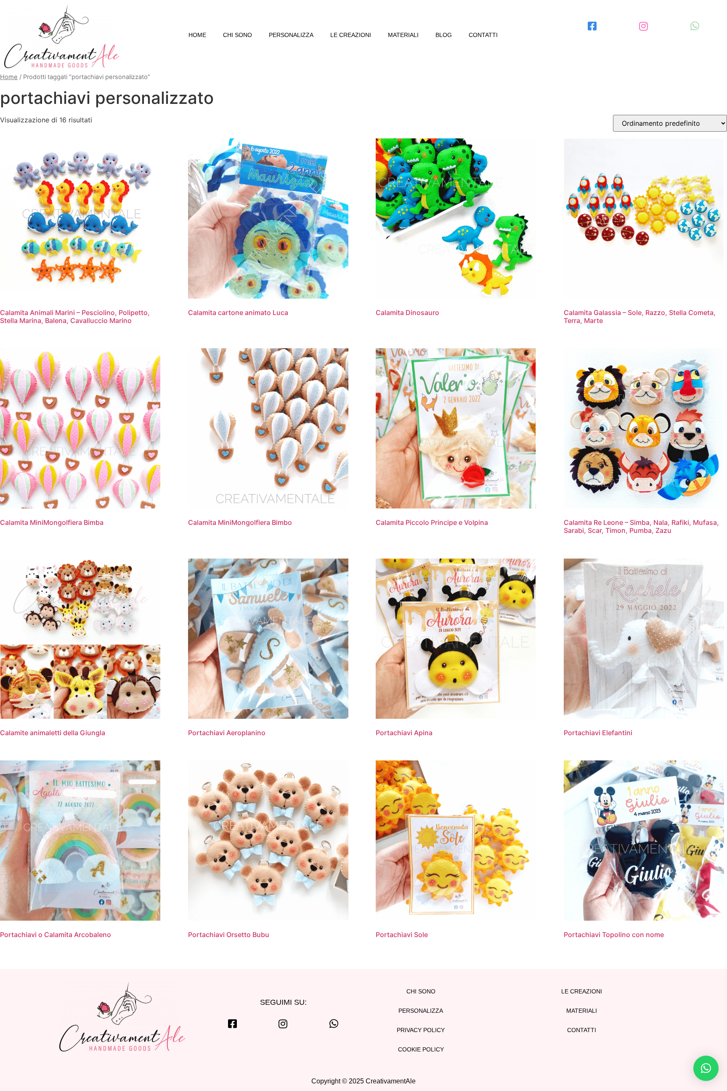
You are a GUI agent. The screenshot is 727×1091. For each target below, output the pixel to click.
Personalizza (291, 35)
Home (197, 35)
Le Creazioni (581, 991)
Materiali (403, 35)
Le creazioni (350, 35)
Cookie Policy (421, 1049)
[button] (706, 1068)
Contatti (483, 35)
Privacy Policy (421, 1030)
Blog (443, 35)
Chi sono (237, 35)
